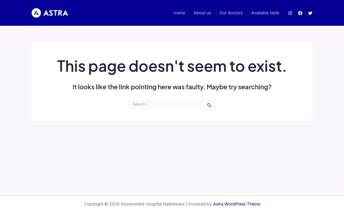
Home (179, 12)
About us (202, 12)
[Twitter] (310, 13)
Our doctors (231, 12)
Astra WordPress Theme (236, 204)
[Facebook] (300, 13)
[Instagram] (290, 13)
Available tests (265, 12)
